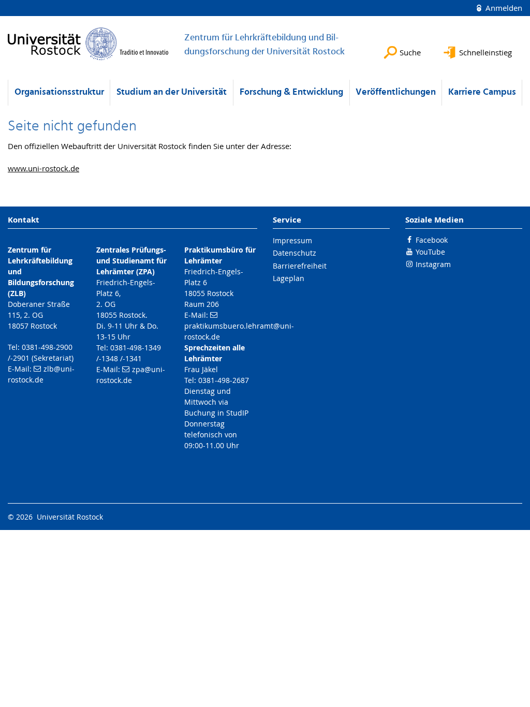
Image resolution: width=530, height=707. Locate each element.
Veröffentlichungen (396, 92)
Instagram (433, 264)
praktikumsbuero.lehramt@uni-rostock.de (239, 331)
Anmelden (502, 8)
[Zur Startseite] (88, 43)
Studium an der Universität (171, 92)
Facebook (432, 240)
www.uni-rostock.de (43, 168)
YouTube (430, 252)
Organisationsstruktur (59, 92)
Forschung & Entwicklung (291, 92)
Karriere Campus (482, 92)
